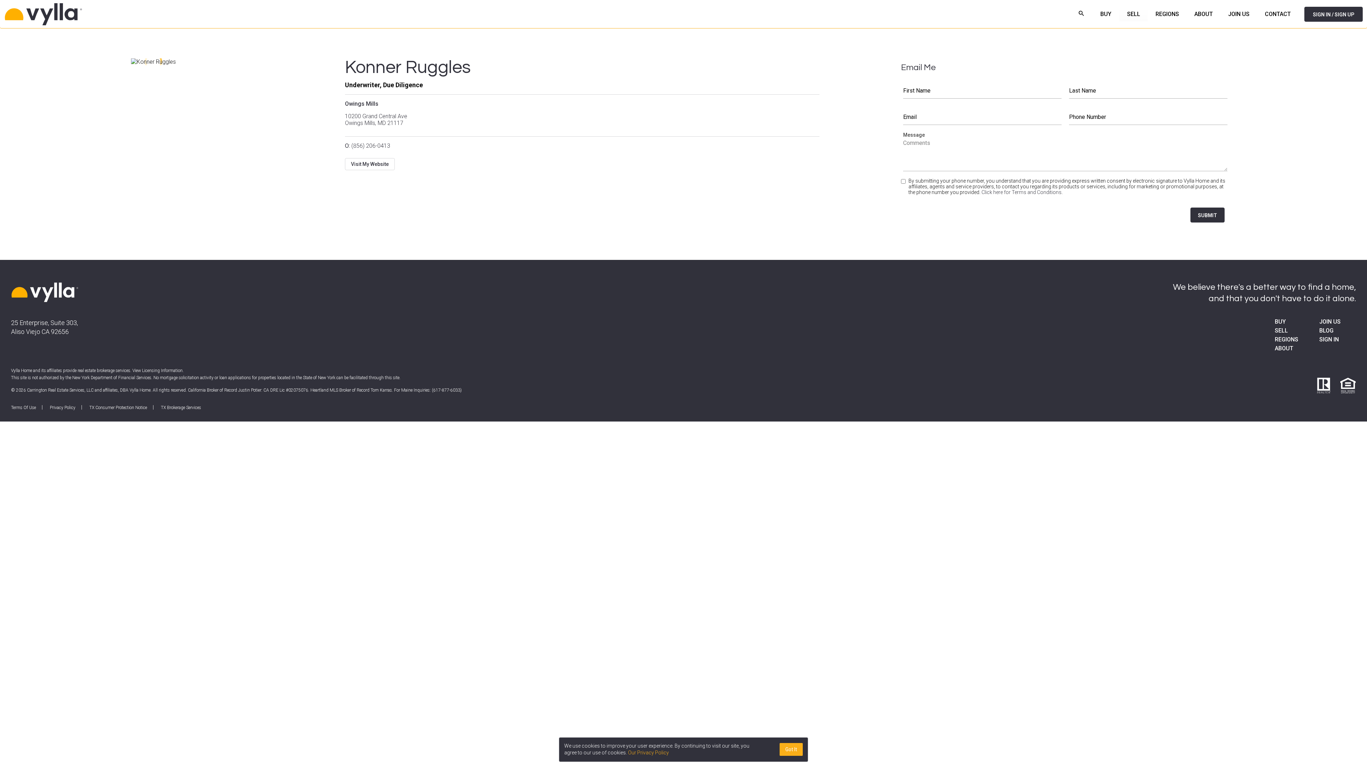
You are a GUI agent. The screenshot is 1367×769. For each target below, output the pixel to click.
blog (1326, 330)
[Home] (131, 14)
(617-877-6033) (447, 390)
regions (1286, 339)
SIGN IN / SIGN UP (1333, 14)
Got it (791, 749)
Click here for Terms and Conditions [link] (1021, 192)
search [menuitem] (1081, 13)
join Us (1330, 321)
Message (1065, 153)
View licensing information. (158, 370)
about (1284, 348)
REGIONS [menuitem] (1167, 14)
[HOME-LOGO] (45, 293)
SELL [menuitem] (1133, 14)
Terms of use (23, 407)
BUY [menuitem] (1105, 14)
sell (1281, 330)
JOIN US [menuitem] (1239, 14)
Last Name (1148, 91)
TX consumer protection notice (118, 407)
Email (982, 117)
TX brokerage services (181, 407)
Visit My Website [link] (370, 164)
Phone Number (1148, 117)
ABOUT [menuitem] (1203, 14)
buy (1280, 321)
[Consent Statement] (904, 189)
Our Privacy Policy (648, 752)
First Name (982, 91)
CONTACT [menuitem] (1278, 14)
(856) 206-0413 (367, 145)
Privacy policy (62, 407)
